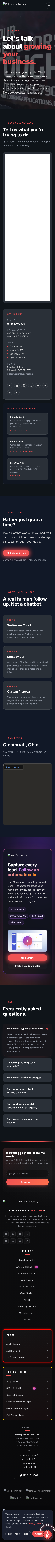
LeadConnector (27, 1286)
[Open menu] (49, 5)
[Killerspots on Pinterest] (9, 392)
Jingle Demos (13, 1344)
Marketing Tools (27, 1313)
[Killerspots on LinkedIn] (17, 385)
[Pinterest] (20, 1241)
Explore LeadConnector (27, 965)
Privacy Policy (35, 1523)
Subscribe (27, 1182)
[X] (13, 1234)
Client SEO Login (14, 1395)
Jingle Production (26, 1260)
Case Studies (26, 1293)
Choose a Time (18, 552)
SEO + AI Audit (20, 1388)
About (27, 1300)
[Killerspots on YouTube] (38, 385)
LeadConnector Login (17, 1408)
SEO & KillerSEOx (26, 1267)
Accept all (40, 1534)
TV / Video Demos (15, 1357)
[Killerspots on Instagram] (24, 385)
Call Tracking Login (15, 1415)
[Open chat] (47, 1534)
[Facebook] (6, 1234)
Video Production (26, 1273)
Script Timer (12, 1381)
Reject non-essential (18, 1534)
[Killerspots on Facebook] (9, 385)
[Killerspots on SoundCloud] (45, 385)
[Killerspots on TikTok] (17, 392)
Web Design (27, 1280)
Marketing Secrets (27, 1306)
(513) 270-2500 (16, 323)
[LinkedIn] (27, 1234)
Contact (27, 1319)
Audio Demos (13, 1351)
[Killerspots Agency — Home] (19, 5)
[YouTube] (6, 1241)
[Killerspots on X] (31, 385)
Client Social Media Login (18, 1401)
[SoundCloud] (13, 1241)
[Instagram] (20, 1234)
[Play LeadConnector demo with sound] (27, 940)
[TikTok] (27, 1241)
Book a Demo (27, 957)
